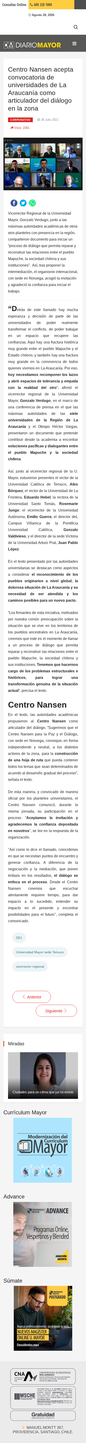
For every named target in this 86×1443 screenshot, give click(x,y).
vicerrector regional (30, 966)
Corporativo (20, 119)
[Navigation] (74, 44)
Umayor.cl (80, 5)
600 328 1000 (42, 4)
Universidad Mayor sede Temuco (40, 952)
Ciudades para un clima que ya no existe (43, 1092)
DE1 (19, 938)
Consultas (14, 4)
